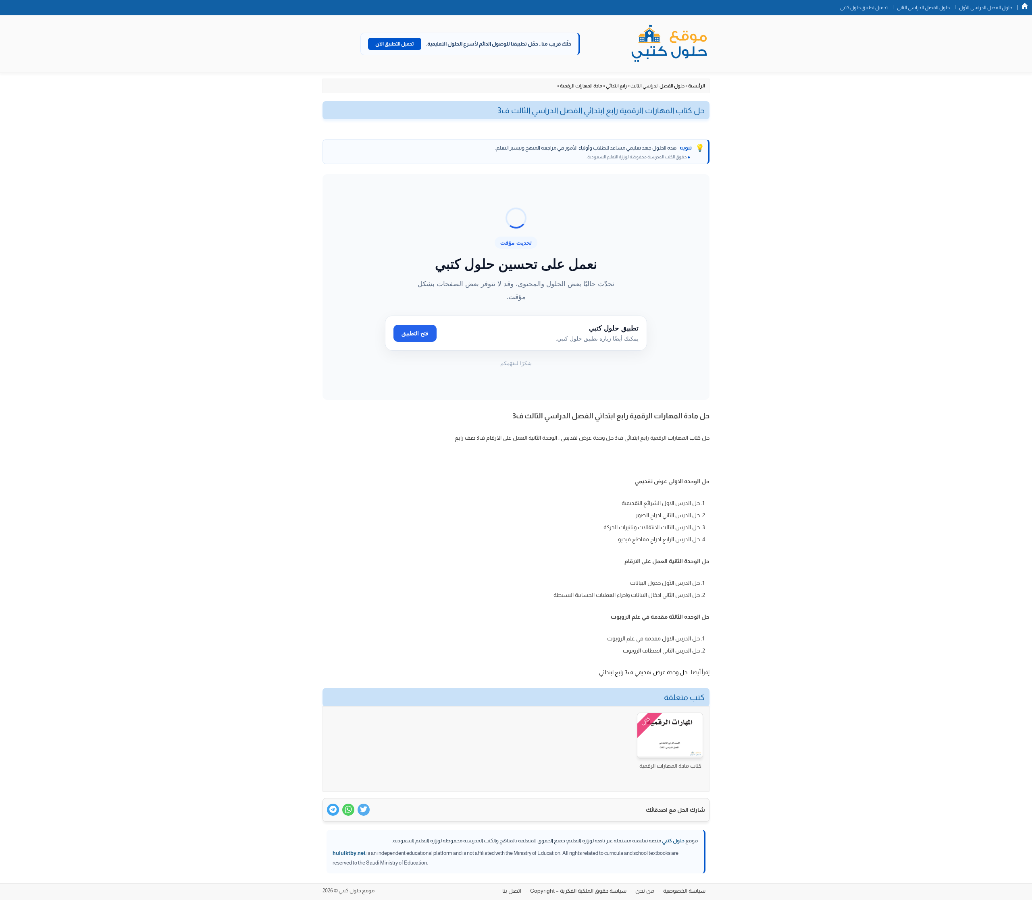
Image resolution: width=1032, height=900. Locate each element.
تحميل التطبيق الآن (394, 44)
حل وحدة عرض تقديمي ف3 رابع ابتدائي (643, 672)
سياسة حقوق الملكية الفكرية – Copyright (578, 891)
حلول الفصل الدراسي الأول (985, 7)
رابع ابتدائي (616, 86)
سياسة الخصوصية (684, 891)
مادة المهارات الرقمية (581, 86)
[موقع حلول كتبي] (669, 44)
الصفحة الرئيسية (1025, 6)
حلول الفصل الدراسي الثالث (657, 86)
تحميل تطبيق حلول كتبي (864, 7)
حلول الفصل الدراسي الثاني (923, 7)
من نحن (644, 891)
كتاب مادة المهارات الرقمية (670, 766)
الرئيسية (696, 86)
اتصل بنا (511, 891)
